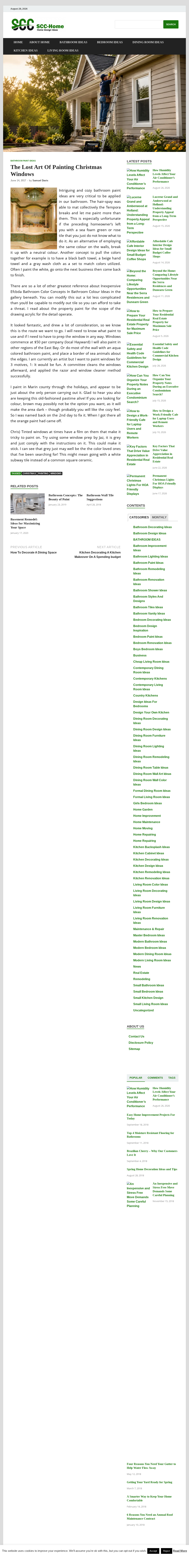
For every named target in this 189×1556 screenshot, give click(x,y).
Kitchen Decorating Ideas (151, 859)
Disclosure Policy (141, 1042)
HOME (18, 42)
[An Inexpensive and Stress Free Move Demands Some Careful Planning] (138, 1183)
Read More (180, 1550)
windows (55, 473)
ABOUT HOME (39, 42)
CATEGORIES (139, 517)
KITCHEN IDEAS (26, 50)
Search (171, 24)
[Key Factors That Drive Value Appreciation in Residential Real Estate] (138, 446)
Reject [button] (166, 1551)
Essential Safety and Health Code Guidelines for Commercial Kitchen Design (165, 352)
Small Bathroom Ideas (148, 985)
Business (140, 655)
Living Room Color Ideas (150, 884)
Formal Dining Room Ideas (152, 790)
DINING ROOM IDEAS (148, 42)
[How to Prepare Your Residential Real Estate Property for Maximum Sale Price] (138, 311)
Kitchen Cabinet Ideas (148, 853)
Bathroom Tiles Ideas (148, 607)
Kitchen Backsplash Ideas (151, 847)
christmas (29, 473)
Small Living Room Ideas (150, 1004)
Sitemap (134, 1049)
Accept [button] (153, 1551)
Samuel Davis (40, 180)
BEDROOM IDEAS (110, 42)
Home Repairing (144, 834)
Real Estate (141, 972)
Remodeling (141, 979)
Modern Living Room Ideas (152, 960)
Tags (171, 1077)
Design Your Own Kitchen (151, 712)
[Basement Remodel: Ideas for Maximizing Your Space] (28, 505)
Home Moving (143, 828)
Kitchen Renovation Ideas (151, 878)
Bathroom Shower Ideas (150, 590)
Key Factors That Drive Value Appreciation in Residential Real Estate (164, 454)
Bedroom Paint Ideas (148, 636)
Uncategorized (143, 1010)
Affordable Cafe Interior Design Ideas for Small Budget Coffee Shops (163, 249)
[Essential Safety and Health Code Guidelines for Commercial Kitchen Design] (138, 344)
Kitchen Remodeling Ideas (151, 872)
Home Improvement (147, 815)
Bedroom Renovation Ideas (152, 643)
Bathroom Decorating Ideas (152, 527)
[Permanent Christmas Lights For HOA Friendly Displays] (138, 476)
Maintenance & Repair (148, 929)
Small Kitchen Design (148, 997)
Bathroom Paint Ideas (23, 161)
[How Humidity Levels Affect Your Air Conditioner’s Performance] (138, 170)
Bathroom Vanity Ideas (149, 613)
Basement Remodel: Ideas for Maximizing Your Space (25, 523)
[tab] (139, 517)
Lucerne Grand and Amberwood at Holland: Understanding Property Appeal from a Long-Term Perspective (165, 208)
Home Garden (143, 809)
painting (43, 473)
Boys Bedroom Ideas (148, 649)
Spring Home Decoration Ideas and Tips (152, 1169)
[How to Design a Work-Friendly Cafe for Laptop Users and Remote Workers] (138, 411)
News (137, 966)
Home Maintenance (146, 822)
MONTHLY (159, 517)
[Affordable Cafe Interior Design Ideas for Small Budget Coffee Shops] (138, 241)
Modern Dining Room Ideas (152, 954)
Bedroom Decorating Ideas (152, 619)
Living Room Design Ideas (151, 901)
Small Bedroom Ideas (148, 991)
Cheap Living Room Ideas (151, 661)
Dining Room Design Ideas (152, 729)
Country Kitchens (145, 695)
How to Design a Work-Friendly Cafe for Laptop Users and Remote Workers (165, 418)
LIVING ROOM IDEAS (62, 50)
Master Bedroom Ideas (149, 935)
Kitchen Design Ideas (148, 865)
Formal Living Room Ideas (151, 797)
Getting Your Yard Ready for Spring (149, 1482)
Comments (155, 1077)
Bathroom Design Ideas (149, 533)
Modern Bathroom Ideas (150, 941)
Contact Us (136, 1036)
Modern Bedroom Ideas (149, 947)
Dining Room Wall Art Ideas (152, 773)
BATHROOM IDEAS (73, 42)
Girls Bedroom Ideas (147, 803)
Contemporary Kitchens (150, 678)
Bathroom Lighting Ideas (150, 556)
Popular (136, 1077)
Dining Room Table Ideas (150, 767)
